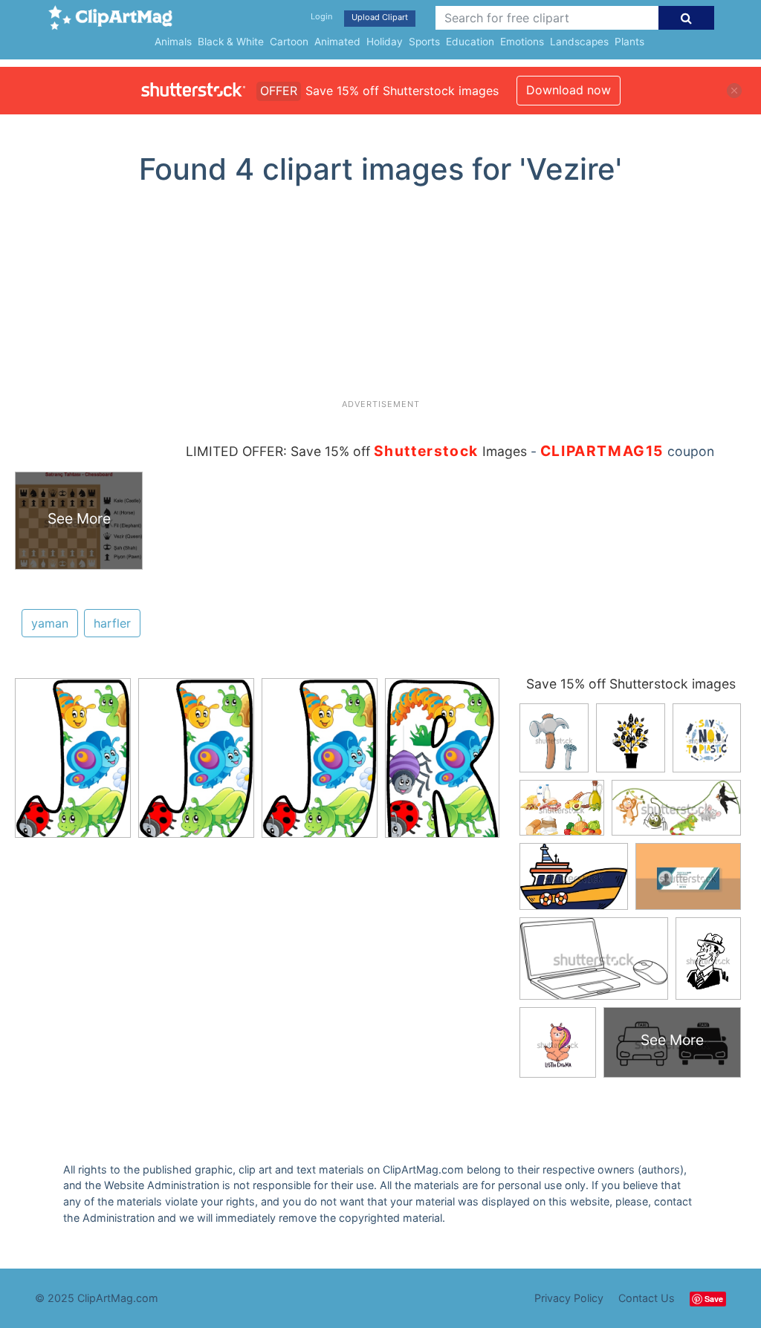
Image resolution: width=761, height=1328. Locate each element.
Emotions (522, 42)
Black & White (231, 42)
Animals (173, 42)
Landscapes (579, 42)
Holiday (384, 42)
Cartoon (289, 42)
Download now (568, 89)
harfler (112, 623)
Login (321, 16)
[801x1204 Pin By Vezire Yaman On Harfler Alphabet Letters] (73, 764)
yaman (49, 623)
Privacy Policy (568, 1298)
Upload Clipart (380, 17)
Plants (629, 42)
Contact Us (646, 1298)
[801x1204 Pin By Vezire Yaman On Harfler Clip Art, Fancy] (442, 763)
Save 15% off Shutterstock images (631, 683)
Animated (337, 42)
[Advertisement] (380, 298)
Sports (424, 42)
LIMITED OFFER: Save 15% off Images (356, 451)
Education (470, 42)
